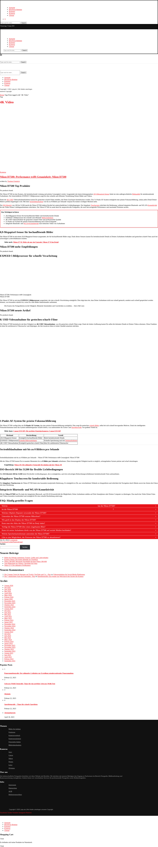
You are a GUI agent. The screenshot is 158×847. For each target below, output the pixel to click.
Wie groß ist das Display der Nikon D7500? (19, 520)
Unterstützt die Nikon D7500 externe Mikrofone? (21, 516)
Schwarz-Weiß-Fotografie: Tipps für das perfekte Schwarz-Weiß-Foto (29, 684)
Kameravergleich (14, 735)
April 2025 (8, 616)
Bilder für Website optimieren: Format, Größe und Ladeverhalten (26, 558)
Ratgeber (12, 11)
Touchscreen (95, 205)
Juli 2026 (7, 587)
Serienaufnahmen (71, 440)
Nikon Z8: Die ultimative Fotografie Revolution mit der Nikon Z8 (38, 465)
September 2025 (9, 607)
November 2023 (9, 647)
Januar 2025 (8, 622)
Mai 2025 (7, 614)
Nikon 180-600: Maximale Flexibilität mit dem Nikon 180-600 (25, 561)
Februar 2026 (8, 597)
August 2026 (8, 585)
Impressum (12, 785)
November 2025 (9, 603)
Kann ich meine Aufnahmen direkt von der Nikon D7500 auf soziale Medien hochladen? (36, 530)
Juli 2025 (7, 611)
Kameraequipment (15, 739)
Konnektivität (152, 205)
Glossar (11, 15)
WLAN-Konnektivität (31, 223)
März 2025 (8, 618)
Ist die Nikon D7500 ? (58, 509)
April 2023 (8, 657)
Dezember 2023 (9, 645)
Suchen (2, 544)
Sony (10, 752)
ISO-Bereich (7, 205)
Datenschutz (13, 788)
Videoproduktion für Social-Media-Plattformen (69, 574)
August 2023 (8, 653)
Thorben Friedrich (13, 181)
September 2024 (9, 630)
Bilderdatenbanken (15, 745)
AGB (10, 791)
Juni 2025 (7, 612)
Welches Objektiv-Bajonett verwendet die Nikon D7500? (24, 513)
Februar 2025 (8, 620)
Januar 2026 (8, 599)
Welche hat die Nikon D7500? (58, 506)
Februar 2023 (8, 659)
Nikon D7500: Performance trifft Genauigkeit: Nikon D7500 (33, 176)
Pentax (11, 762)
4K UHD (10, 200)
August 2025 (8, 609)
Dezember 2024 (9, 624)
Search (23, 23)
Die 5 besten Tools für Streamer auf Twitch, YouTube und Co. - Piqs (27, 574)
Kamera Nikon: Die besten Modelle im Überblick (21, 559)
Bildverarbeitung (47, 218)
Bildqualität (136, 194)
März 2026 (8, 595)
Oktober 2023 (9, 649)
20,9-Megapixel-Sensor (101, 194)
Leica (10, 765)
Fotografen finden (15, 742)
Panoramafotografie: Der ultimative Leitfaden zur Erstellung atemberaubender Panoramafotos (39, 673)
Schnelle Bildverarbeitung (28, 440)
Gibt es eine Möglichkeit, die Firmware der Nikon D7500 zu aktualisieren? (31, 537)
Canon (11, 755)
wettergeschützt (65, 509)
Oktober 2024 (9, 628)
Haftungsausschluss (15, 794)
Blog (15, 10)
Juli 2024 (7, 634)
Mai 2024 (7, 638)
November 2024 (9, 626)
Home (2, 95)
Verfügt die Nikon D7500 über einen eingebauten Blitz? (23, 527)
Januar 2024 (8, 643)
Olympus (12, 768)
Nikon (11, 758)
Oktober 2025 (9, 605)
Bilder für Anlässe (15, 729)
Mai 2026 (7, 591)
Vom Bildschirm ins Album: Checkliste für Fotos (20, 563)
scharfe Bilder (94, 425)
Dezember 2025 (9, 601)
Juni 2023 (7, 655)
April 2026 (8, 593)
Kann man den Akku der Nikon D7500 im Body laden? (23, 523)
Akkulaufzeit (53, 506)
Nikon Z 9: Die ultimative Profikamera (17, 565)
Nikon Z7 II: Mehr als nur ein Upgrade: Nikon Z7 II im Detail (35, 242)
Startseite (12, 8)
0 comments (13, 540)
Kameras (12, 13)
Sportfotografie (76, 427)
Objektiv (7, 694)
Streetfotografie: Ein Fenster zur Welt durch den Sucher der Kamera (60, 576)
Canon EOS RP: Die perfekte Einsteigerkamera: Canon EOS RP (37, 431)
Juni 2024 (7, 636)
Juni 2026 (7, 589)
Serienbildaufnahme (36, 202)
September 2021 (9, 661)
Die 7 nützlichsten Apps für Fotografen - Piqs (19, 576)
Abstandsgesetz (9, 713)
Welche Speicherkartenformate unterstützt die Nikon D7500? (25, 534)
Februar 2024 (8, 641)
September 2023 (9, 651)
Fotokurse (12, 732)
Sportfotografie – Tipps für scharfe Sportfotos (21, 704)
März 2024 (8, 640)
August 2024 (8, 632)
